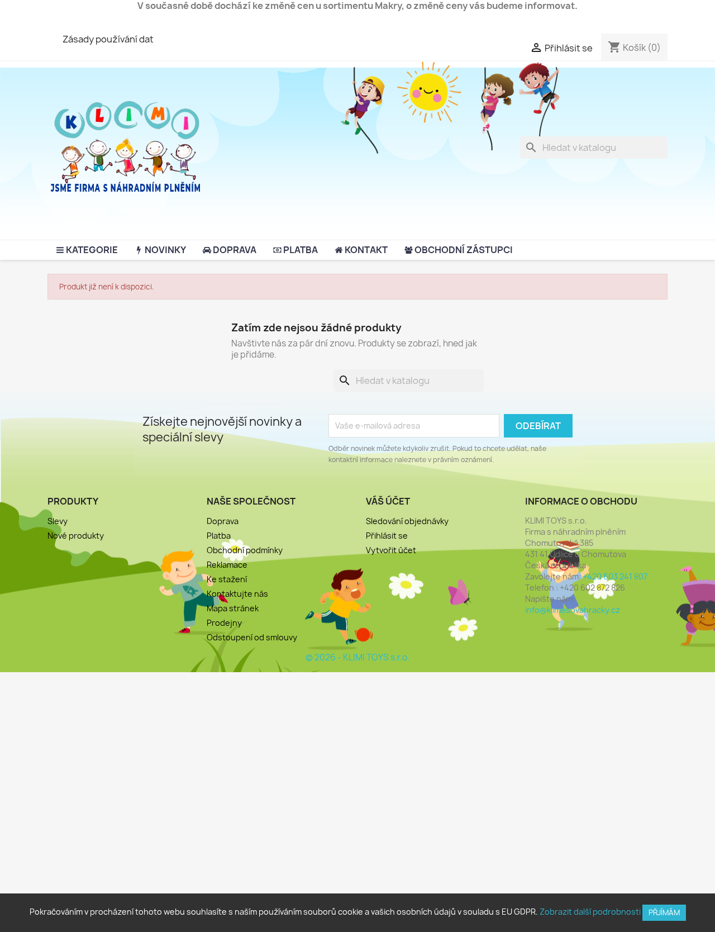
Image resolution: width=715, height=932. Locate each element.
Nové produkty (75, 535)
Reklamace (227, 564)
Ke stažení (227, 579)
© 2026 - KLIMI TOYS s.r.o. (357, 657)
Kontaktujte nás (237, 593)
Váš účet (388, 501)
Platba (219, 535)
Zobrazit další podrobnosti (590, 911)
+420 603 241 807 (615, 576)
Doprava (223, 521)
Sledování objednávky (407, 521)
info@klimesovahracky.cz (572, 610)
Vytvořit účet (391, 550)
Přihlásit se (387, 535)
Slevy (57, 521)
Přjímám (664, 912)
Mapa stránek (233, 608)
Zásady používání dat (108, 39)
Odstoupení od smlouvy (252, 637)
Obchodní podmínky (245, 550)
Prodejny (224, 622)
